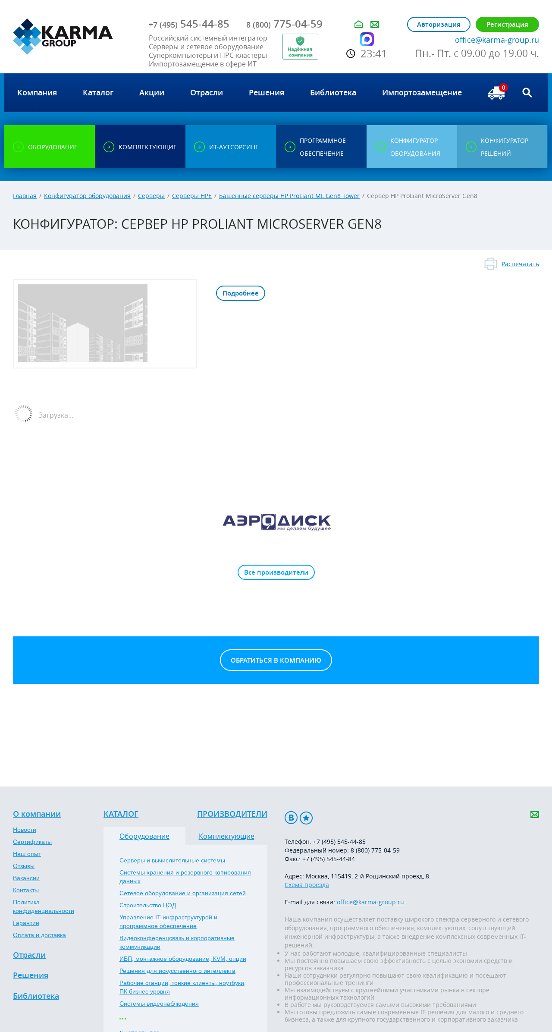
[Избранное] (306, 817)
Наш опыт (27, 853)
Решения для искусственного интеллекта (177, 970)
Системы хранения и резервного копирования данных (185, 876)
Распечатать (520, 264)
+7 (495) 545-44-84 (328, 859)
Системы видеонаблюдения (159, 1003)
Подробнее (241, 293)
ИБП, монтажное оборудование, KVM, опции (182, 958)
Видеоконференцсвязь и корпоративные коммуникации (177, 942)
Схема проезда (307, 885)
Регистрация (507, 24)
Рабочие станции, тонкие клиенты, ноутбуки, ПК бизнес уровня (182, 987)
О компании (37, 814)
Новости (24, 829)
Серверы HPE (192, 196)
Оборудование (144, 836)
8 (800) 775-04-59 (375, 850)
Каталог (121, 814)
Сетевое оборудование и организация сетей (182, 893)
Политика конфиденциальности (43, 906)
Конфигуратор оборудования (87, 196)
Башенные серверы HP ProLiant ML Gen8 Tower (289, 196)
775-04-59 (284, 24)
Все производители (276, 572)
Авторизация (439, 24)
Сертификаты (32, 841)
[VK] (291, 817)
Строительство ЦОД (147, 905)
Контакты (26, 890)
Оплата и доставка (39, 934)
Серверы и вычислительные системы (172, 860)
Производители (232, 814)
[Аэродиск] (276, 522)
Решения (30, 975)
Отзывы (23, 865)
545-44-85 (189, 24)
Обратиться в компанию (276, 660)
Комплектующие (226, 836)
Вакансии (26, 878)
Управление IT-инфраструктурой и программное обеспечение (168, 921)
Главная (25, 196)
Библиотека (36, 996)
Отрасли (29, 955)
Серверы (151, 196)
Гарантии (26, 922)
